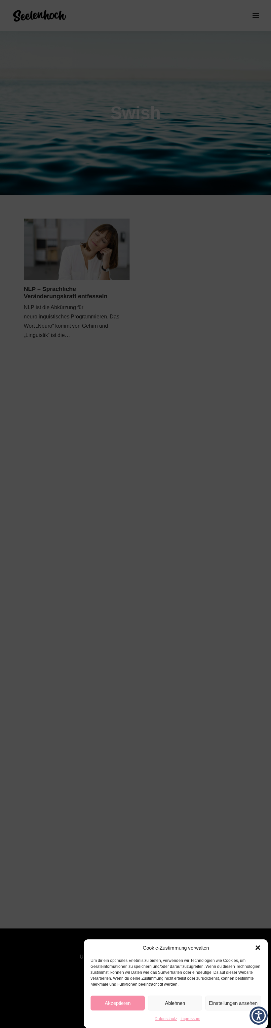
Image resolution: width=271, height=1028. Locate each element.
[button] (257, 947)
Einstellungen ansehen (233, 1003)
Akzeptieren (118, 1003)
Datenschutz (166, 1018)
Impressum (190, 1018)
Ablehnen (175, 1003)
